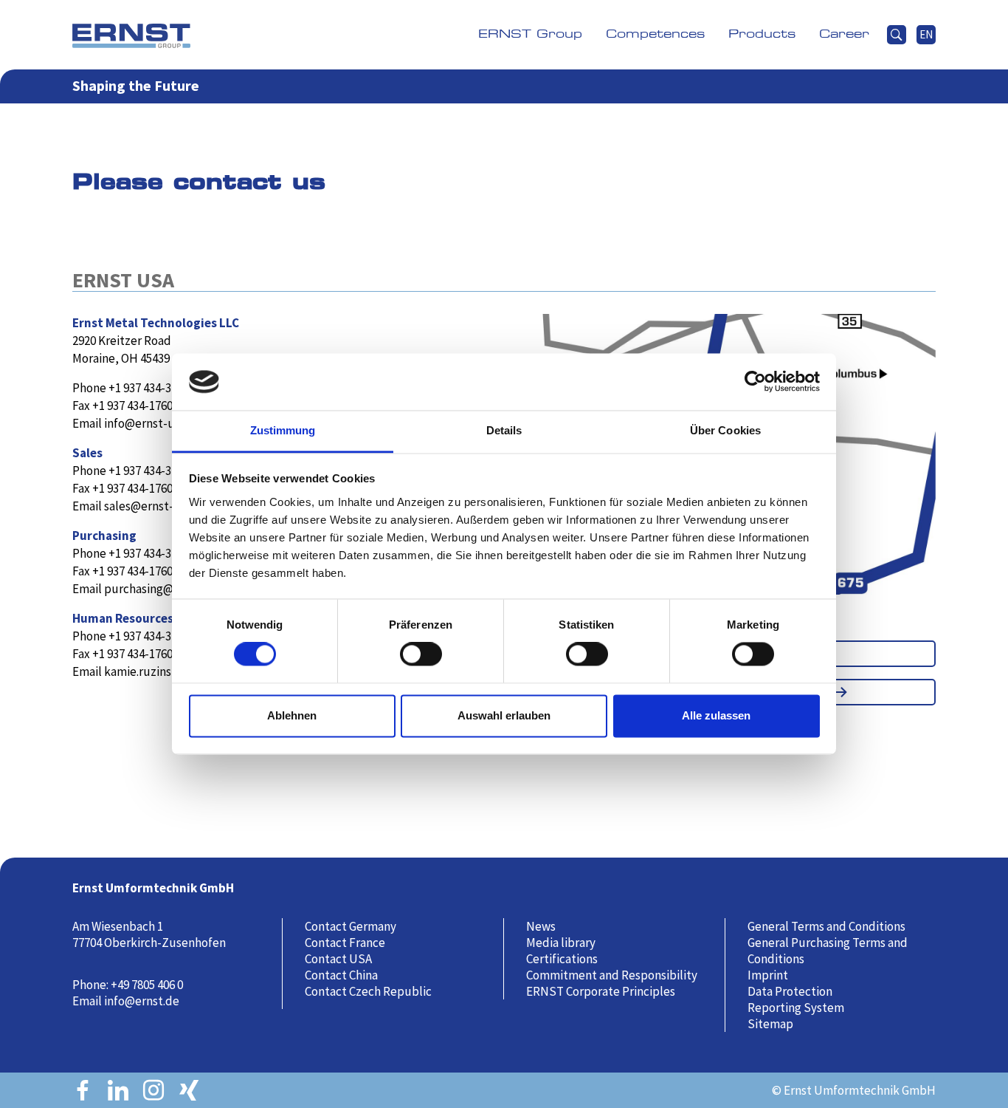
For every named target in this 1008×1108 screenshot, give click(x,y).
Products (761, 34)
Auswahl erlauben (504, 715)
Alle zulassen (716, 715)
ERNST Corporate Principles (600, 991)
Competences (655, 34)
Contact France (345, 942)
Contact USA (338, 959)
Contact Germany (350, 926)
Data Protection (790, 991)
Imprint (768, 975)
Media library (561, 942)
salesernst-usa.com (160, 506)
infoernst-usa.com (157, 423)
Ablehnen (292, 715)
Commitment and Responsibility (611, 975)
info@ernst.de (141, 1001)
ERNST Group (530, 34)
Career (844, 34)
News (541, 926)
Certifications (562, 959)
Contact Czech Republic (368, 991)
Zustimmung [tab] (283, 430)
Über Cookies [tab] (725, 430)
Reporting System (796, 1007)
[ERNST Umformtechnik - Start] (131, 35)
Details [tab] (504, 430)
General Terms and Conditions (826, 926)
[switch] (426, 661)
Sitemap (770, 1024)
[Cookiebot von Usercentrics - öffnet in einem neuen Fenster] (755, 382)
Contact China (341, 975)
